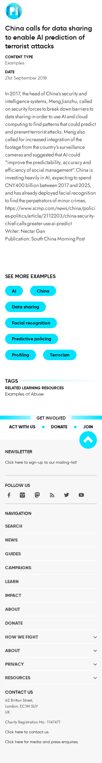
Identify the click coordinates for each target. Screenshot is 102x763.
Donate (59, 426)
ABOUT (12, 609)
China (43, 291)
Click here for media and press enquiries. (41, 742)
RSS (51, 494)
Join (88, 426)
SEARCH (13, 526)
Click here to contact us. (27, 732)
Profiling (20, 355)
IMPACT (13, 595)
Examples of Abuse (24, 394)
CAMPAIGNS (18, 568)
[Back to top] (88, 440)
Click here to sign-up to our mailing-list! (41, 462)
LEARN (12, 581)
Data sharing (25, 307)
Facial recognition (31, 323)
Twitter (66, 494)
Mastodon (37, 494)
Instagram (22, 494)
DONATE (14, 623)
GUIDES (13, 554)
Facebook (7, 494)
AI (14, 291)
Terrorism (60, 355)
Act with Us (22, 426)
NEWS (11, 540)
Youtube (81, 494)
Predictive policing (31, 339)
